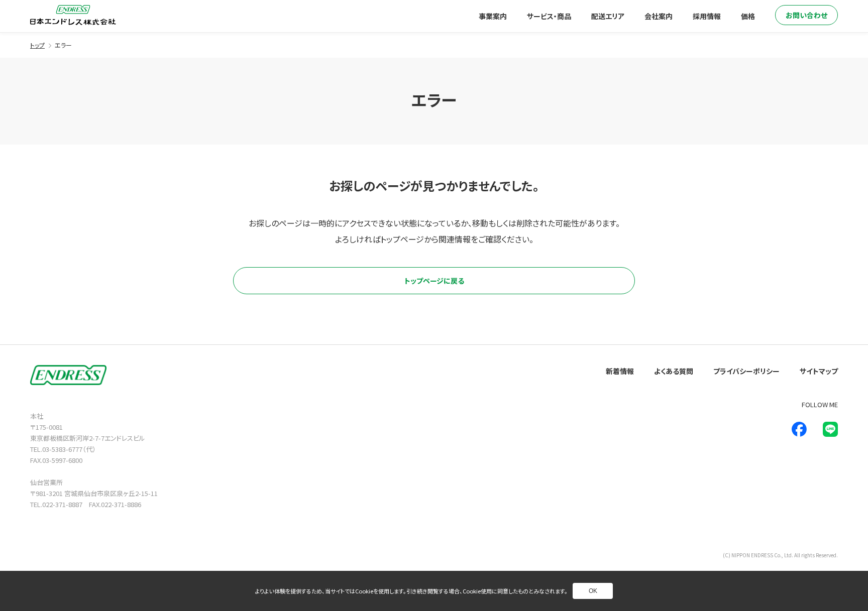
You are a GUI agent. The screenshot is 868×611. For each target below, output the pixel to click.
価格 (748, 16)
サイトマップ (819, 371)
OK (593, 590)
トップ (37, 45)
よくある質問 (673, 371)
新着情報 (620, 371)
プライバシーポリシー (746, 371)
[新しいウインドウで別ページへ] (799, 429)
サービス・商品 (549, 16)
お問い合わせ (806, 15)
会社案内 (658, 16)
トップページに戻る (434, 281)
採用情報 (707, 16)
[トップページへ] (73, 15)
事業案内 (493, 16)
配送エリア (607, 16)
